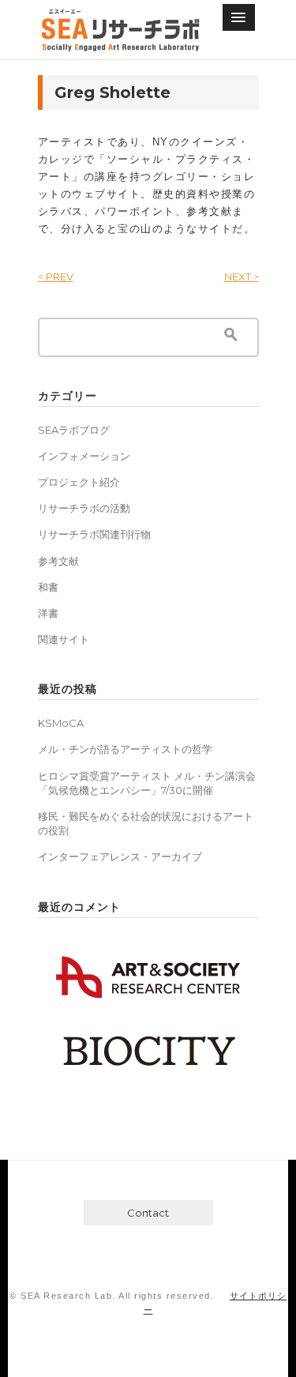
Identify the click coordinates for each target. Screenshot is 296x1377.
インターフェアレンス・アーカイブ (120, 856)
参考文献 (58, 561)
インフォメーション (84, 456)
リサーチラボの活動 (84, 508)
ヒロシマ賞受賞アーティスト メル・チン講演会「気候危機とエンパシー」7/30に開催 (147, 782)
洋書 (48, 613)
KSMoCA (61, 723)
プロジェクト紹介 (79, 482)
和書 (48, 587)
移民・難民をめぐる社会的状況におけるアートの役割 (145, 823)
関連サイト (63, 639)
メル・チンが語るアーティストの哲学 (125, 749)
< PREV (55, 276)
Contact (148, 1212)
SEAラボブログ (74, 429)
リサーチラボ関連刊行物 (94, 534)
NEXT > (241, 276)
